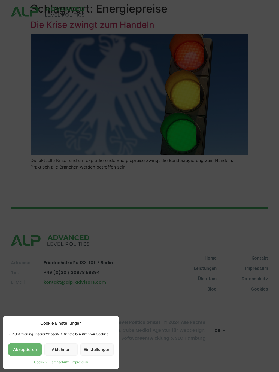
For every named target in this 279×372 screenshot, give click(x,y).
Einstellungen (97, 349)
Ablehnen (61, 349)
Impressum (80, 362)
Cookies (40, 362)
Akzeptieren (25, 349)
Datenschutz (59, 362)
